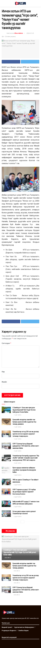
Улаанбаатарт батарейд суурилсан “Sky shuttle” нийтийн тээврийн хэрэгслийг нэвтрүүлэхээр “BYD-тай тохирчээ (26, 458)
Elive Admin (18, 33)
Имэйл (4, 382)
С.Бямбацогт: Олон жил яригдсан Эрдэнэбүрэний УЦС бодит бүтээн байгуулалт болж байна (24, 410)
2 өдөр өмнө (17, 484)
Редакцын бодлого (9, 630)
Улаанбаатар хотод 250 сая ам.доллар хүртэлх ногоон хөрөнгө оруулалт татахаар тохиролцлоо (26, 434)
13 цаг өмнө (17, 451)
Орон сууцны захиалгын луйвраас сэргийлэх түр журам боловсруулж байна (24, 470)
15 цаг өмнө (17, 463)
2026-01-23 (30, 33)
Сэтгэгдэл (6, 343)
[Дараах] (22, 521)
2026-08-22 (7, 557)
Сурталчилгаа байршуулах (24, 627)
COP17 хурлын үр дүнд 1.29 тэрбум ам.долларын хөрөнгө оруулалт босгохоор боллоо (24, 492)
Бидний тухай (7, 627)
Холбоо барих (23, 630)
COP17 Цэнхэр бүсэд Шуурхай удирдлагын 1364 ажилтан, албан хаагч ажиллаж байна (26, 446)
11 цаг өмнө (17, 415)
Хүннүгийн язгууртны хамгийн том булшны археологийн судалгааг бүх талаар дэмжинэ (24, 422)
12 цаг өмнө (17, 439)
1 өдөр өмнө (17, 475)
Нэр (3, 372)
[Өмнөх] (18, 521)
